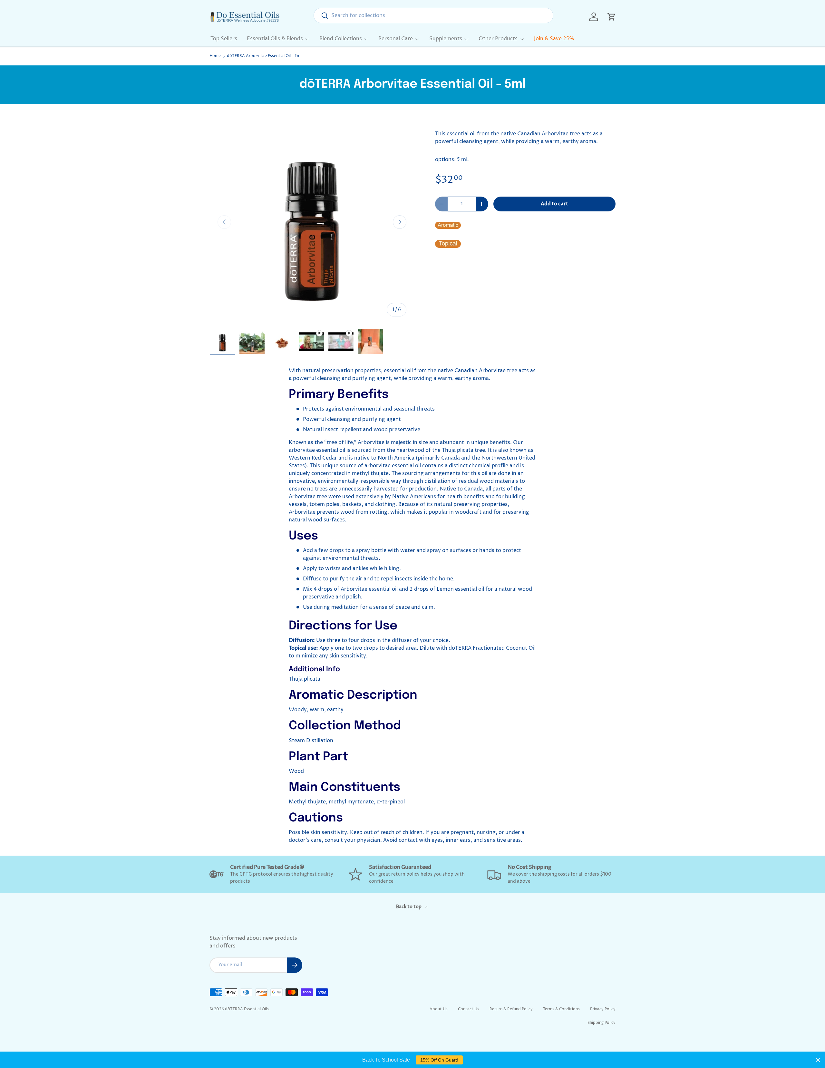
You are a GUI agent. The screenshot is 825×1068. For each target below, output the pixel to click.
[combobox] (433, 15)
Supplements (445, 38)
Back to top (409, 907)
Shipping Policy (601, 1022)
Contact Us (468, 1009)
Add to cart (554, 203)
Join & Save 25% (554, 38)
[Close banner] (818, 1060)
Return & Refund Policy (511, 1009)
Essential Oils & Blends (275, 38)
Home (215, 56)
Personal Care (395, 38)
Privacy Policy (603, 1009)
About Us (439, 1009)
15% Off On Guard (439, 1060)
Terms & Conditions (561, 1009)
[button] (612, 17)
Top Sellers (223, 38)
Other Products (498, 38)
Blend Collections (340, 38)
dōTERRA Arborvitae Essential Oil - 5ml (264, 56)
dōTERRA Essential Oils (247, 1009)
